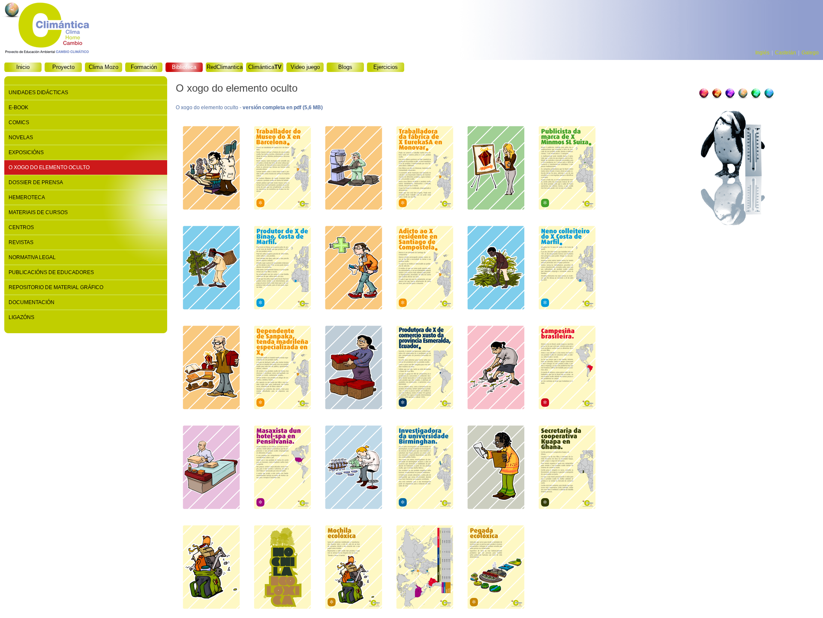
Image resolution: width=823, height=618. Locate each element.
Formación (144, 67)
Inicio (23, 67)
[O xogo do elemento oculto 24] (567, 468)
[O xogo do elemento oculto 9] (353, 268)
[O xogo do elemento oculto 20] (282, 468)
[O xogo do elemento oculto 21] (353, 468)
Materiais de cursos (38, 212)
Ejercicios (385, 67)
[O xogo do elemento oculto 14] (282, 368)
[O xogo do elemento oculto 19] (211, 468)
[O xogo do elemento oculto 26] (282, 568)
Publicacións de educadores (51, 272)
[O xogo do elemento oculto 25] (211, 568)
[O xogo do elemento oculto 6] (567, 168)
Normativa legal (32, 257)
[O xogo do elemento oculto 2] (282, 168)
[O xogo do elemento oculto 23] (496, 468)
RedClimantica (225, 67)
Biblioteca (184, 67)
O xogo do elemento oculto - (249, 107)
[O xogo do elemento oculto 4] (425, 168)
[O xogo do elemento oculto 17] (496, 368)
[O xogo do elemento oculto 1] (211, 168)
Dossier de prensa (36, 182)
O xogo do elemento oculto (49, 167)
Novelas (21, 137)
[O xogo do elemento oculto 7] (211, 268)
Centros (21, 227)
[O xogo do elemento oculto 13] (211, 368)
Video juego (305, 67)
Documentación (31, 302)
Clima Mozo (103, 67)
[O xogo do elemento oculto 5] (496, 168)
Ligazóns (21, 317)
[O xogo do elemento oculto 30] (425, 568)
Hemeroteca (27, 197)
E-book (18, 107)
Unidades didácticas (38, 93)
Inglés (762, 53)
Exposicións (26, 152)
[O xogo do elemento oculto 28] (353, 568)
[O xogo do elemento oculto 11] (496, 268)
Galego (810, 53)
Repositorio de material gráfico (56, 287)
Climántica (265, 67)
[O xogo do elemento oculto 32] (496, 568)
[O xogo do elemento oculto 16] (425, 368)
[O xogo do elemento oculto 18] (567, 368)
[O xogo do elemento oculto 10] (425, 268)
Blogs (345, 67)
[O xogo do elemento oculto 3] (353, 168)
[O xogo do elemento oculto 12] (567, 268)
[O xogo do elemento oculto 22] (425, 468)
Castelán (785, 53)
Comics (19, 122)
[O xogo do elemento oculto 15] (353, 368)
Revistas (21, 242)
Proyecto (63, 67)
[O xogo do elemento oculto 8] (282, 268)
